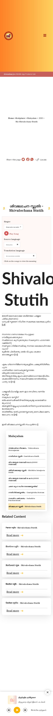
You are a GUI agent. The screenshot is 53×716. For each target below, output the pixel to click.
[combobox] (13, 227)
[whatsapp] (32, 160)
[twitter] (23, 160)
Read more (13, 535)
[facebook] (28, 160)
